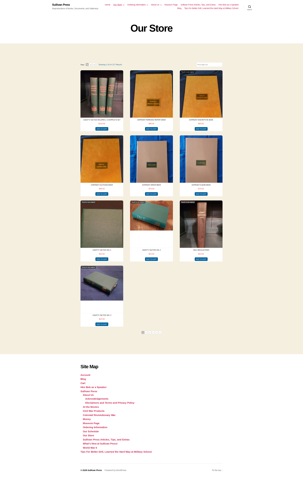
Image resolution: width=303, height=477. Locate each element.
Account (85, 375)
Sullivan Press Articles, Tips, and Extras (198, 5)
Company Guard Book (201, 185)
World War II (90, 447)
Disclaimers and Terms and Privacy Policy (109, 402)
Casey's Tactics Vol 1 (102, 250)
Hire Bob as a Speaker (228, 5)
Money (87, 419)
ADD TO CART (102, 129)
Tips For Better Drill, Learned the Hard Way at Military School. (211, 8)
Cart (82, 383)
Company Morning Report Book (151, 119)
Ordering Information (136, 5)
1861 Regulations (201, 250)
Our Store (117, 5)
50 (94, 65)
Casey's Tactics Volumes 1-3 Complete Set (101, 119)
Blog (179, 8)
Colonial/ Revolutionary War (99, 415)
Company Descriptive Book (201, 119)
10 (87, 65)
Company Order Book (151, 185)
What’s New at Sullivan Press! (100, 443)
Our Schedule (91, 431)
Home (107, 5)
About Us (155, 5)
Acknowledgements (96, 398)
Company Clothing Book (102, 185)
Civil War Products (94, 411)
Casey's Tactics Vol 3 (102, 315)
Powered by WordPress (115, 470)
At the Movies (91, 407)
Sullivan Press (61, 4)
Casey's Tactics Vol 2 (151, 250)
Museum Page (171, 5)
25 (90, 65)
